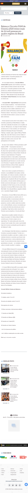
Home (2, 468)
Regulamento (13, 474)
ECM (21, 470)
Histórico (3, 470)
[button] (25, 3)
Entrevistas (13, 470)
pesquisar (17, 12)
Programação (13, 472)
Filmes (21, 468)
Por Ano (7, 13)
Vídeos (2, 472)
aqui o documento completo (10, 337)
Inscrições (15, 3)
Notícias (12, 468)
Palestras (22, 472)
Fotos (2, 474)
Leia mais (5, 373)
